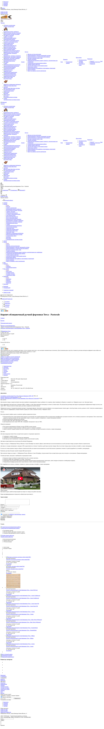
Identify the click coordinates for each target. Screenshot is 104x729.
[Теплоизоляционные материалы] (12, 64)
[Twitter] (3, 311)
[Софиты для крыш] (12, 35)
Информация (4, 684)
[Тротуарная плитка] (12, 43)
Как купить (9, 271)
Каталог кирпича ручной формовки (9, 397)
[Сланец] (12, 62)
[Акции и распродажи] (12, 25)
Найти (2, 720)
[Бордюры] (12, 92)
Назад (7, 205)
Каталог (8, 206)
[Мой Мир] (6, 311)
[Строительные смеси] (12, 89)
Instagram (5, 4)
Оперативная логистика (6, 363)
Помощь (3, 685)
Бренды (2, 693)
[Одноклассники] (4, 311)
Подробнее (9, 563)
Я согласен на (13, 514)
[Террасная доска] (12, 69)
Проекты (8, 266)
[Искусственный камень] (12, 48)
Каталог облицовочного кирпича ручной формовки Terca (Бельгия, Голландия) (20, 398)
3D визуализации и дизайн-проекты (9, 360)
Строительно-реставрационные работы (10, 528)
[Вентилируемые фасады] (12, 45)
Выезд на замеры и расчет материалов (10, 358)
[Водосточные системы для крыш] (12, 33)
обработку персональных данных (17, 514)
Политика (3, 682)
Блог (2, 691)
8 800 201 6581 (4, 12)
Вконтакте (5, 1)
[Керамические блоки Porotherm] (12, 50)
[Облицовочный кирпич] (12, 38)
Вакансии (3, 680)
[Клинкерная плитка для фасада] (12, 29)
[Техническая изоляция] (12, 67)
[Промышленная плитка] (12, 59)
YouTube (5, 5)
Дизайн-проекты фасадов (7, 536)
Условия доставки (5, 688)
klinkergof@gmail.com (7, 298)
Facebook (5, 3)
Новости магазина (6, 697)
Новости (3, 679)
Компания (8, 279)
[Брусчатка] (12, 94)
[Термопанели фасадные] (12, 75)
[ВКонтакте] (1, 311)
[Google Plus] (7, 311)
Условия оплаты (4, 686)
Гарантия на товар (5, 689)
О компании (4, 676)
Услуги (8, 244)
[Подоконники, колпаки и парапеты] (12, 54)
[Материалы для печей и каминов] (12, 57)
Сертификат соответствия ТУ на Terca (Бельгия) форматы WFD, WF (17, 396)
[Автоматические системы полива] (12, 98)
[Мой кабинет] (1, 183)
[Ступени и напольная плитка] (12, 40)
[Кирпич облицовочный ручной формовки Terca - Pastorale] (15, 328)
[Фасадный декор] (12, 77)
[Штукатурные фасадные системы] (12, 86)
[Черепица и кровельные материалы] (12, 81)
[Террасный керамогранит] (12, 72)
